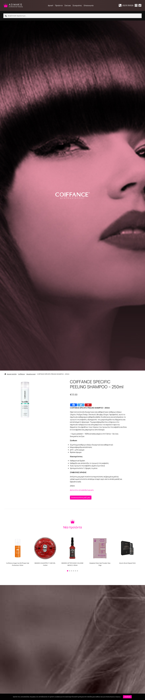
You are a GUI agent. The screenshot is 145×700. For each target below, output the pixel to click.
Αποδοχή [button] (127, 697)
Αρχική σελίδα (11, 374)
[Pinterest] (88, 404)
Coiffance (21, 374)
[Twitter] (80, 404)
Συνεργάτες (77, 5)
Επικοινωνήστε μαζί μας (80, 497)
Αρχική (50, 5)
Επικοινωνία (88, 5)
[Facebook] (73, 404)
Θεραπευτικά (30, 374)
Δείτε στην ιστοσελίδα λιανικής (82, 490)
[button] (67, 570)
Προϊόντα (59, 5)
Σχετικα (68, 5)
